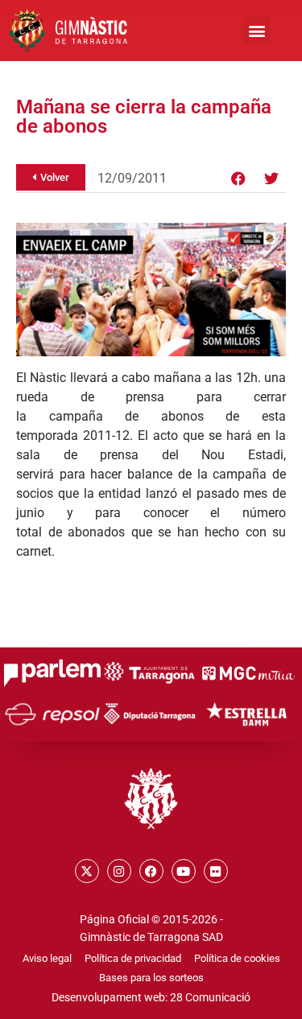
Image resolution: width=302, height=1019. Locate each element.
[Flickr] (216, 871)
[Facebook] (238, 178)
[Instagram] (119, 871)
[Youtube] (184, 871)
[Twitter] (271, 178)
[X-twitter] (87, 871)
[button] (256, 30)
